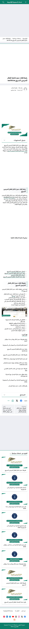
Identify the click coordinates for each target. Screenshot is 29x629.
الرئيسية (25, 38)
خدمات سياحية (17, 38)
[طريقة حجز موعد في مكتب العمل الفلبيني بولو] (14, 369)
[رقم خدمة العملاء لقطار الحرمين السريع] (14, 596)
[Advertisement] (14, 20)
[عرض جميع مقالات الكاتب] (25, 89)
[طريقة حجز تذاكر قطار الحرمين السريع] (14, 464)
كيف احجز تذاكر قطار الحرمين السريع (15, 273)
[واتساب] (13, 401)
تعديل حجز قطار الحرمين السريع (16, 271)
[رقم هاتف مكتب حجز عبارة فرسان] (14, 386)
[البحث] (3, 2)
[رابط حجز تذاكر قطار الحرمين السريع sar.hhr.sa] (14, 350)
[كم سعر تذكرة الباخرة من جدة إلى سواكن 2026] (14, 540)
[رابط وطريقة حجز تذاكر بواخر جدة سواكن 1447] (14, 340)
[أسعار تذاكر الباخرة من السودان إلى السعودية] (14, 345)
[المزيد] (8, 401)
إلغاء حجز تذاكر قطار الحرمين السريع (17, 150)
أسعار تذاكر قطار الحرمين (18, 275)
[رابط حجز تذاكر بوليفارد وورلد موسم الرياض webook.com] (14, 363)
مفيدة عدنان (14, 88)
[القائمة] (25, 2)
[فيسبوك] (21, 401)
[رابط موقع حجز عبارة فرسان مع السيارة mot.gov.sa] (14, 375)
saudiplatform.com (9, 197)
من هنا (13, 296)
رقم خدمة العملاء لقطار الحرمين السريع (14, 277)
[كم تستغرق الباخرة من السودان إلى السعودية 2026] (14, 381)
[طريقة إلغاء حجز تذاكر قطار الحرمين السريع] (14, 355)
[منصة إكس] (17, 401)
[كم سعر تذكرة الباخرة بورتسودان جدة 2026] (14, 359)
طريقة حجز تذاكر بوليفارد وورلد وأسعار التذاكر (21, 409)
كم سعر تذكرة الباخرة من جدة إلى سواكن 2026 (7, 409)
